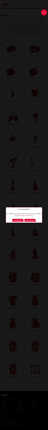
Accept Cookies (30, 220)
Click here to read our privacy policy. (24, 215)
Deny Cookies (18, 220)
